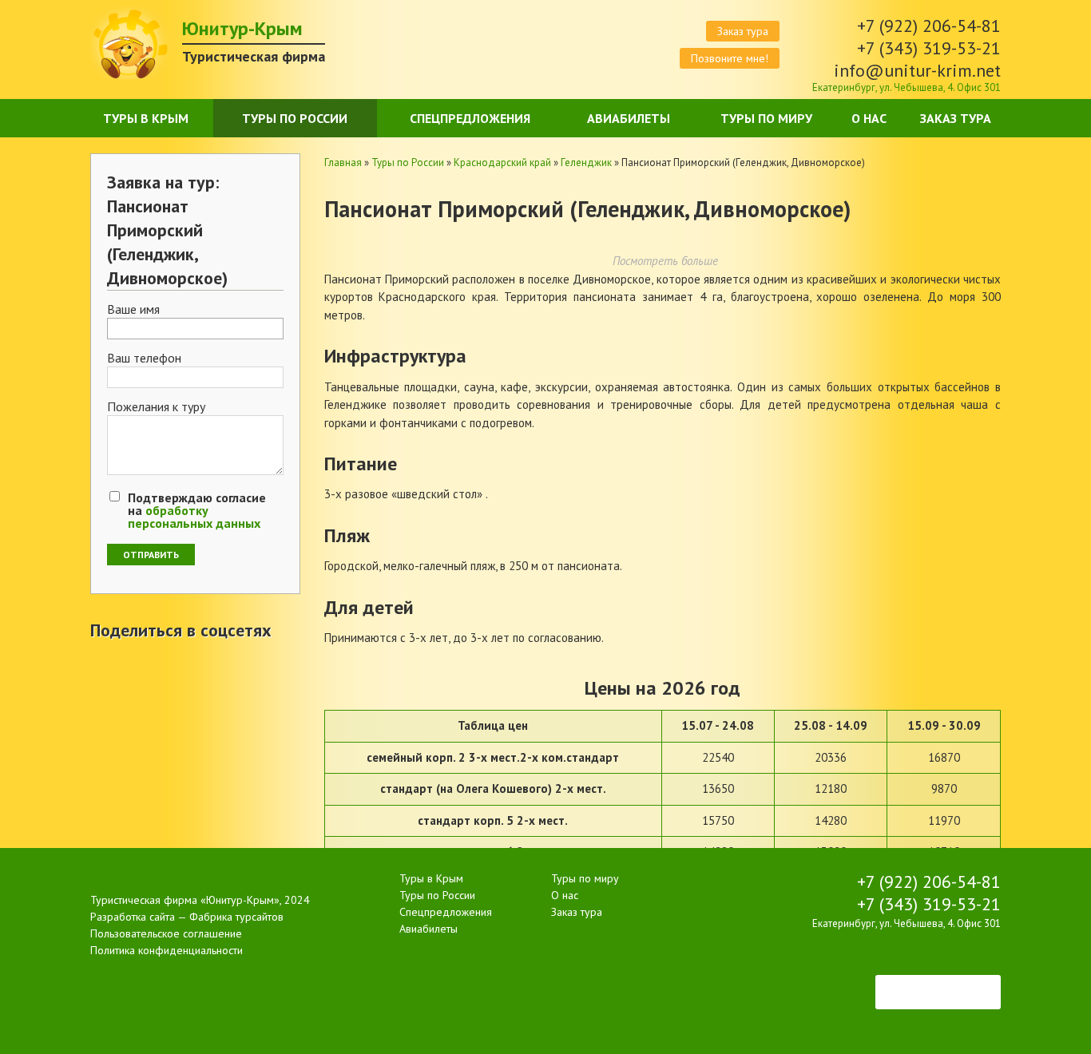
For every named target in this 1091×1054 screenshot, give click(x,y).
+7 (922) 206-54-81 (929, 25)
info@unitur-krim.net (917, 70)
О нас (869, 118)
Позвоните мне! (729, 58)
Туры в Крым (145, 118)
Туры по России (294, 118)
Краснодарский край (502, 162)
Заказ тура (742, 31)
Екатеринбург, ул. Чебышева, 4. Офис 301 (906, 87)
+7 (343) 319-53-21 (929, 48)
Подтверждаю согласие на (197, 510)
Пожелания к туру (156, 407)
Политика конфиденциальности (166, 950)
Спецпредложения (470, 118)
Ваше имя (133, 310)
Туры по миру (766, 118)
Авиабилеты (628, 118)
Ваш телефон (144, 358)
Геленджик (586, 162)
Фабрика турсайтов (236, 916)
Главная (343, 162)
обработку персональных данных (194, 516)
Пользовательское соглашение (166, 933)
